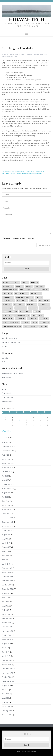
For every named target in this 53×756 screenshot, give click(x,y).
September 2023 (8, 451)
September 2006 (8, 681)
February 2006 (7, 711)
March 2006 (6, 706)
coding (39, 286)
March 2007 (6, 656)
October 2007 (6, 635)
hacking (22, 300)
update (44, 322)
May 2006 (5, 698)
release (8, 319)
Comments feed (7, 397)
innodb (31, 304)
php (37, 311)
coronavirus (10, 290)
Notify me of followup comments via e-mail (19, 238)
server (32, 319)
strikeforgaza (11, 322)
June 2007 (5, 652)
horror (44, 300)
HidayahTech (26, 19)
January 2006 (6, 715)
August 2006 (6, 685)
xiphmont (5, 347)
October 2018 (6, 484)
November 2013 (7, 509)
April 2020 (5, 455)
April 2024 (5, 442)
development (41, 290)
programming (22, 315)
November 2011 (7, 518)
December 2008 (7, 577)
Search (26, 269)
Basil (6, 54)
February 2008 (7, 618)
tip (34, 322)
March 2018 (6, 505)
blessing (8, 286)
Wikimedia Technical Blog (11, 342)
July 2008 (5, 597)
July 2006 (5, 690)
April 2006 (5, 702)
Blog (19, 286)
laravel (7, 308)
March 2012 (6, 514)
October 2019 (6, 472)
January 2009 (6, 572)
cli (29, 286)
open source (10, 311)
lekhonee (20, 308)
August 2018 (6, 493)
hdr (33, 300)
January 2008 (6, 623)
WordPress (30, 326)
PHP (3, 362)
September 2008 (8, 589)
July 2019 (5, 476)
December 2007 (7, 627)
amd (25, 282)
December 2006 (7, 669)
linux (11, 56)
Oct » (9, 431)
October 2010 (6, 530)
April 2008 (5, 610)
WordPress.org (7, 402)
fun (39, 297)
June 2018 (5, 501)
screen (20, 319)
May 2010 (5, 539)
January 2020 (6, 463)
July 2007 (5, 648)
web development (12, 326)
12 (19, 420)
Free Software (32, 54)
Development (15, 54)
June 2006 (5, 694)
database (25, 290)
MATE (15, 56)
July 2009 (5, 551)
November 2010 (7, 526)
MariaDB (5, 358)
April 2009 (5, 560)
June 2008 (5, 602)
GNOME (40, 54)
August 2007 (6, 644)
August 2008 (6, 593)
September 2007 (8, 639)
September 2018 (8, 488)
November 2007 (7, 631)
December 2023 (7, 447)
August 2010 (6, 535)
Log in (4, 389)
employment (21, 293)
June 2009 (5, 556)
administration (11, 282)
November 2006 (7, 673)
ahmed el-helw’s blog (9, 338)
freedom (8, 297)
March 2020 (6, 459)
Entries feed (6, 393)
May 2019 (5, 480)
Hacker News (6, 378)
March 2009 (6, 564)
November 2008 (7, 581)
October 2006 (6, 677)
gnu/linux (5, 56)
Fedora (23, 54)
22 (40, 422)
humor (7, 304)
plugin (7, 315)
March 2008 (6, 614)
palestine (25, 311)
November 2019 (7, 467)
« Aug (4, 431)
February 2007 (7, 660)
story (44, 319)
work (43, 326)
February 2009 (7, 568)
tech (25, 322)
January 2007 (6, 664)
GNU (45, 54)
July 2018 (5, 497)
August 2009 (6, 547)
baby (34, 282)
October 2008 (6, 585)
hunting (19, 304)
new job (45, 308)
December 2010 (7, 522)
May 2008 (5, 606)
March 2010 (6, 543)
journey (44, 304)
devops (7, 293)
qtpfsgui (37, 315)
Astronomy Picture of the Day (12, 373)
